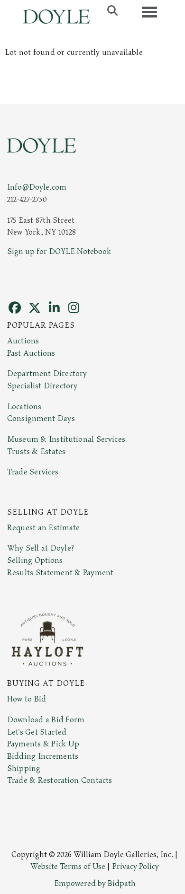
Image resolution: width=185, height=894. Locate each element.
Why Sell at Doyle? (40, 548)
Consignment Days (41, 418)
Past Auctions (31, 353)
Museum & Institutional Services (66, 439)
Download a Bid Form (45, 720)
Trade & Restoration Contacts (59, 780)
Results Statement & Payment (60, 573)
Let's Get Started (36, 732)
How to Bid (26, 699)
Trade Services (33, 472)
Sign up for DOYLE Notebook (59, 251)
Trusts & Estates (36, 451)
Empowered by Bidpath (95, 883)
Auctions (23, 341)
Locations (24, 407)
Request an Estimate (43, 528)
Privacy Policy (135, 866)
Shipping (23, 768)
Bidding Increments (42, 756)
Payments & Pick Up (43, 744)
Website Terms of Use (67, 866)
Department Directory (47, 373)
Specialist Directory (42, 386)
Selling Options (35, 560)
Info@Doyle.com (36, 187)
